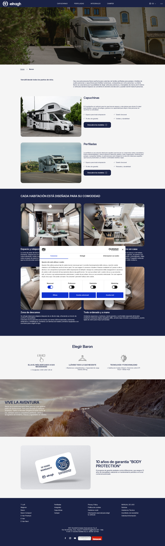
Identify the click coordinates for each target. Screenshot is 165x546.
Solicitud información (128, 516)
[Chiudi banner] (122, 249)
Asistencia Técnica (128, 510)
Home (22, 69)
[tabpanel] (114, 113)
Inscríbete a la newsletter (130, 513)
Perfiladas (79, 3)
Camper (110, 3)
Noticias (124, 507)
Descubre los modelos (95, 125)
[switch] (71, 287)
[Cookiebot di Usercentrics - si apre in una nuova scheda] (110, 249)
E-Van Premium (26, 516)
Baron (23, 510)
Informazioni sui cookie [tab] (111, 256)
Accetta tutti (110, 295)
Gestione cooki (93, 510)
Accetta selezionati (82, 295)
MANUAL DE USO (127, 505)
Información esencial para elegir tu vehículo (99, 514)
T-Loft (23, 505)
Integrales (95, 3)
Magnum (24, 507)
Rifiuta (55, 295)
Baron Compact (26, 513)
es (152, 3)
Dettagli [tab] (82, 256)
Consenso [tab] (53, 256)
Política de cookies (94, 507)
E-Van (23, 519)
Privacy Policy (93, 505)
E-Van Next (25, 521)
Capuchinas (62, 3)
